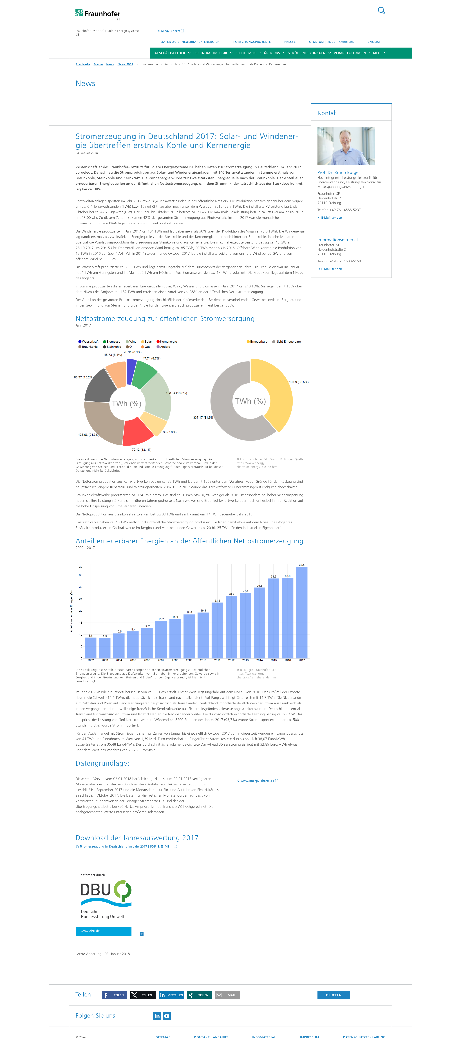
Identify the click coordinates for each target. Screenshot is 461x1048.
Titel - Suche (381, 10)
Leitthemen (246, 53)
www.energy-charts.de (257, 781)
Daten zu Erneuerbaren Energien (190, 42)
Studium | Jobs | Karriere (331, 42)
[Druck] (110, 902)
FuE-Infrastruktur (210, 53)
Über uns (272, 53)
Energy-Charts (169, 30)
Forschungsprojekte (252, 42)
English (375, 42)
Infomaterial (264, 1037)
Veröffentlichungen (307, 53)
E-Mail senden (331, 217)
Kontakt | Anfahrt (211, 1037)
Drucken (333, 995)
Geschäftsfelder (170, 53)
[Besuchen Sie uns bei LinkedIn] (157, 1016)
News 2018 (125, 64)
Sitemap (163, 1037)
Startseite (83, 64)
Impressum (309, 1037)
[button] (114, 995)
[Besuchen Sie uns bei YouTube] (167, 1016)
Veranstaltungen (350, 53)
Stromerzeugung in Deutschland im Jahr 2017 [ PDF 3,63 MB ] (126, 846)
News (110, 64)
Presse (290, 42)
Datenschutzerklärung (364, 1037)
